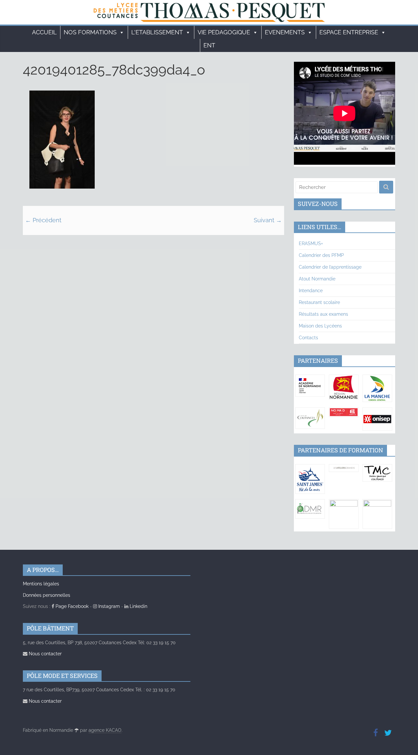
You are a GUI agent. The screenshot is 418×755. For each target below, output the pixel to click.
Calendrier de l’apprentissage (330, 267)
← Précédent (43, 220)
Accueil (44, 32)
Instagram (108, 606)
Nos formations (90, 32)
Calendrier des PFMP (321, 255)
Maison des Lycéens (320, 325)
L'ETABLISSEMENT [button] (157, 32)
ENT (209, 45)
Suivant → (268, 220)
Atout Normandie (317, 278)
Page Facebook (71, 606)
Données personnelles (46, 595)
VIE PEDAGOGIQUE (224, 32)
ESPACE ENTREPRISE (348, 32)
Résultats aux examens (323, 314)
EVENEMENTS (285, 32)
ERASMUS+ (311, 243)
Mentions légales (41, 583)
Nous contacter (44, 653)
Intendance (311, 290)
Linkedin (137, 606)
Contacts (308, 337)
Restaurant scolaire (319, 302)
